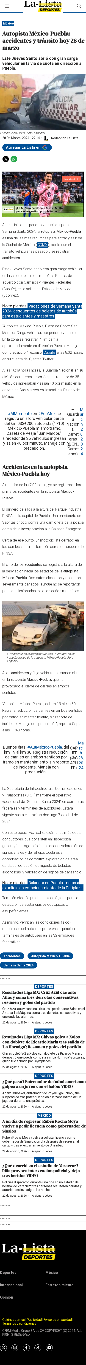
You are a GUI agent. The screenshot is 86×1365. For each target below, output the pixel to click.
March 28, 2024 (81, 431)
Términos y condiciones (19, 1323)
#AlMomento (20, 413)
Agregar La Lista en (23, 147)
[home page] (43, 1251)
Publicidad (34, 1319)
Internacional (11, 1285)
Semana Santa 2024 (18, 965)
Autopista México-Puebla (50, 956)
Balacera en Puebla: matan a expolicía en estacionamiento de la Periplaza (42, 885)
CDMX (42, 245)
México (8, 23)
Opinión (6, 1297)
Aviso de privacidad (58, 1319)
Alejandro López (42, 1022)
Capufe (49, 352)
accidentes (12, 956)
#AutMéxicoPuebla (44, 747)
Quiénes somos (13, 1319)
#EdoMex (46, 413)
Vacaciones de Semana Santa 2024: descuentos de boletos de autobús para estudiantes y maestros (42, 311)
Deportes (44, 987)
